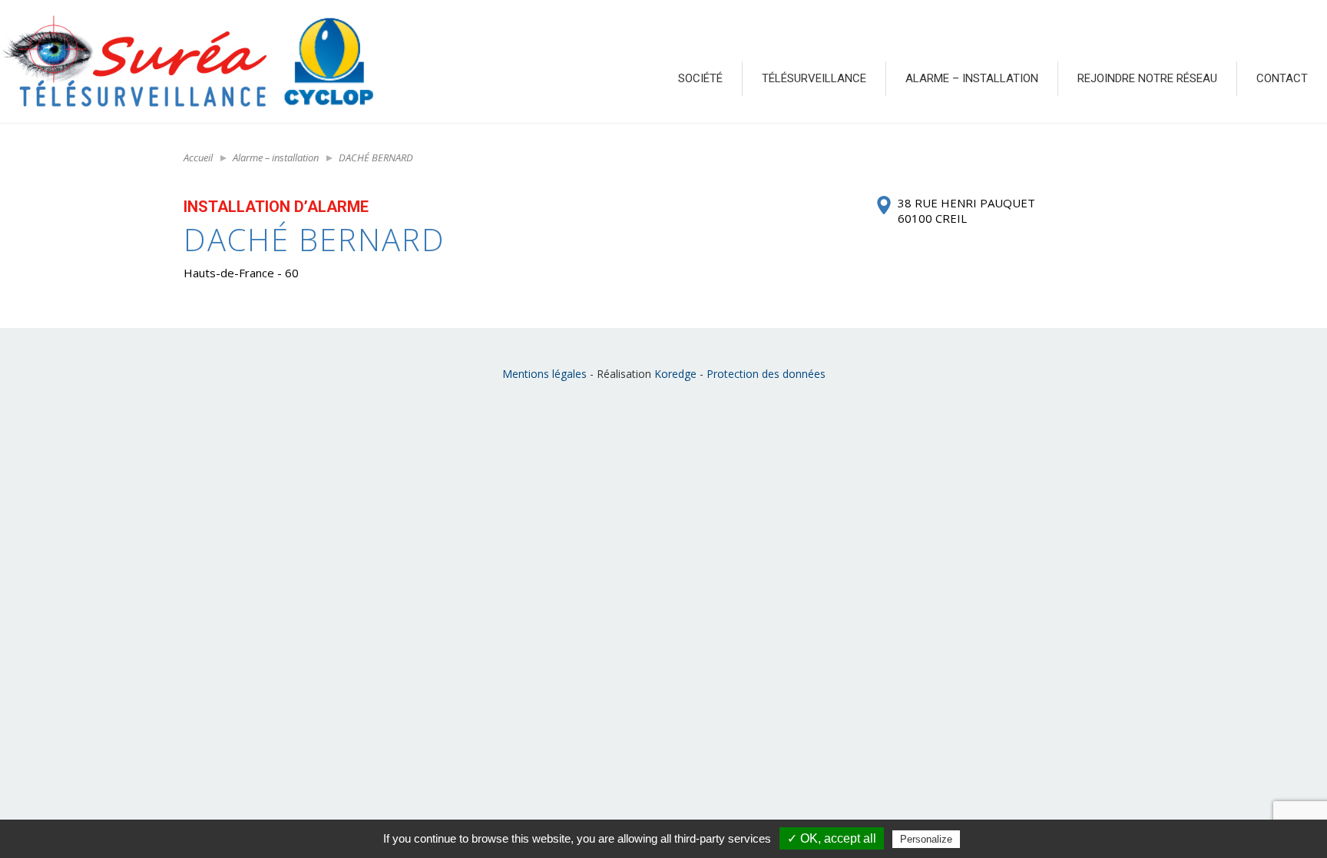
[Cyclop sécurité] (328, 61)
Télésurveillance (814, 78)
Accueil (198, 157)
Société (700, 78)
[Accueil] (133, 61)
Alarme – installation (971, 78)
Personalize (926, 839)
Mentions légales (544, 373)
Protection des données (766, 373)
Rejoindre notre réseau (1147, 78)
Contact (1282, 78)
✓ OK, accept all (831, 838)
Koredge (675, 373)
